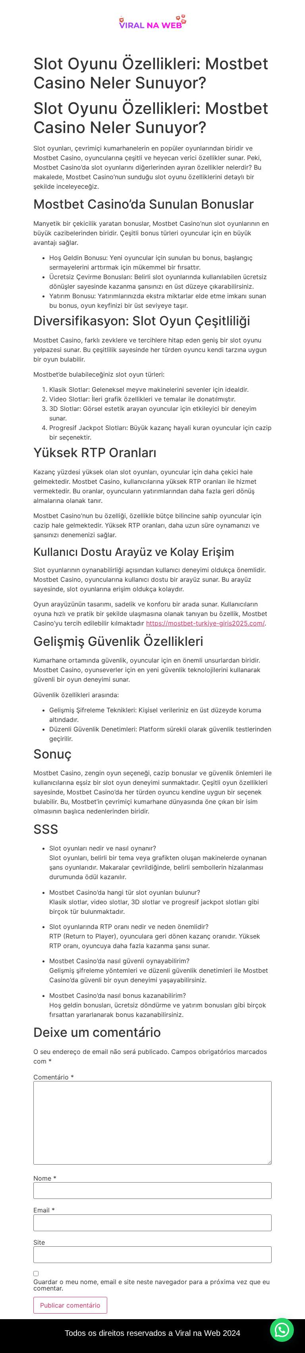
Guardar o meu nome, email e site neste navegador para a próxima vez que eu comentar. (151, 1285)
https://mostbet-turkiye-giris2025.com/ (205, 623)
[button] (282, 1330)
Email (44, 1210)
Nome (44, 1178)
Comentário (53, 1077)
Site (39, 1242)
